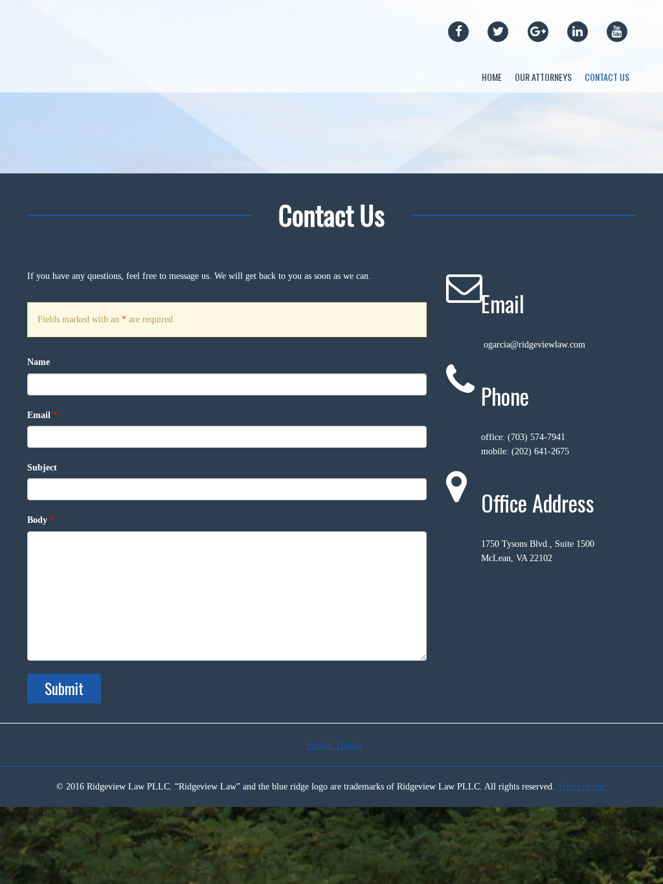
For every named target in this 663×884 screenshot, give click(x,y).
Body (40, 520)
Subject (42, 467)
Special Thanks (334, 745)
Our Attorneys (543, 76)
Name (38, 362)
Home (492, 76)
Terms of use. (582, 786)
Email (42, 415)
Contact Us (607, 76)
